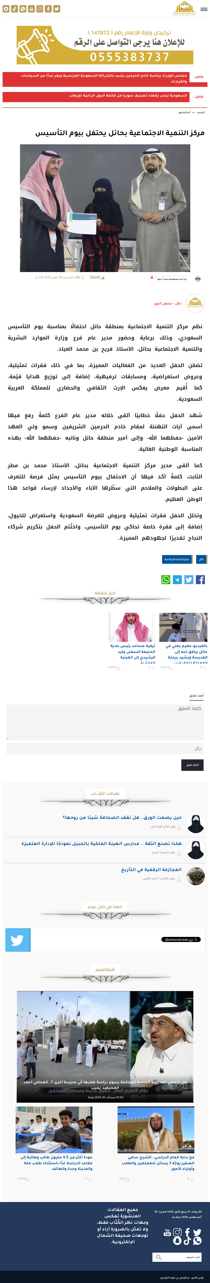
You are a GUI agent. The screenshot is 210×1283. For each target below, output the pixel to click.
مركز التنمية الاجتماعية (177, 559)
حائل (201, 559)
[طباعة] (198, 279)
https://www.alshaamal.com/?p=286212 (172, 279)
